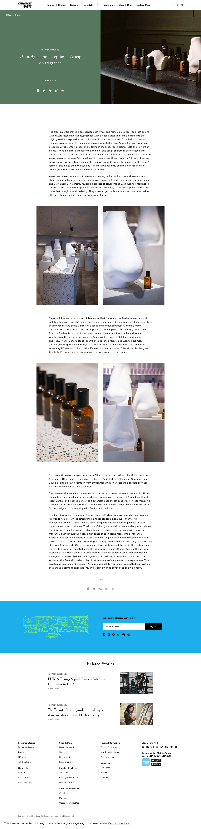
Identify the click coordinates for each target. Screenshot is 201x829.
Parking (63, 798)
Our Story (105, 767)
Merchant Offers (26, 782)
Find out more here (118, 823)
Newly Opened (66, 747)
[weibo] (118, 635)
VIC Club (63, 772)
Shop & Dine (125, 4)
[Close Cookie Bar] (195, 823)
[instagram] (113, 635)
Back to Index (13, 15)
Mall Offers (23, 777)
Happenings (108, 4)
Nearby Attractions (109, 752)
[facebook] (104, 635)
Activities (22, 772)
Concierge (64, 793)
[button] (173, 4)
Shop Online (65, 762)
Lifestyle (88, 4)
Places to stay (107, 757)
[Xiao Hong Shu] (176, 746)
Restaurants (65, 757)
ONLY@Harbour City (69, 777)
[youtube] (152, 746)
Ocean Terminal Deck (69, 802)
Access (103, 772)
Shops (62, 752)
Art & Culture (24, 762)
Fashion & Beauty (56, 4)
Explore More (143, 4)
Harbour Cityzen (67, 782)
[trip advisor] (129, 635)
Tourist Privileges (108, 747)
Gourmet (74, 4)
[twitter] (109, 635)
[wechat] (123, 635)
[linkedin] (171, 746)
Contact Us (105, 777)
